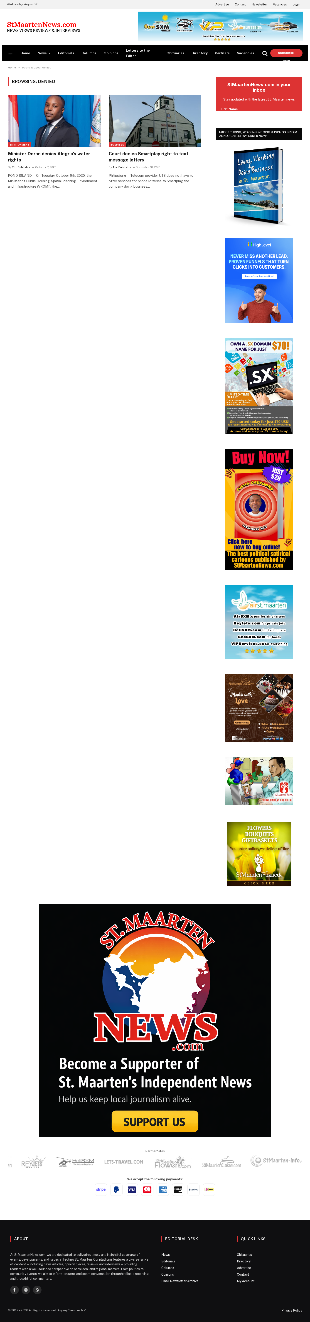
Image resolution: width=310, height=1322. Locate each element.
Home (25, 53)
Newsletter (259, 4)
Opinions (111, 53)
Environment (20, 144)
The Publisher (21, 167)
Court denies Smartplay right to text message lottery (148, 157)
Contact (240, 4)
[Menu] (10, 53)
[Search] (264, 53)
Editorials (66, 53)
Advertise (222, 4)
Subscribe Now (286, 54)
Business (117, 144)
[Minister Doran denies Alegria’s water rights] (54, 121)
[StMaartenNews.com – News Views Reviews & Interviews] (43, 26)
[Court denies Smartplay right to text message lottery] (155, 121)
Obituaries (176, 53)
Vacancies (280, 4)
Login (296, 4)
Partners (222, 53)
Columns (88, 53)
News (42, 53)
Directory (200, 53)
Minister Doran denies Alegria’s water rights (49, 157)
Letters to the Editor (138, 53)
